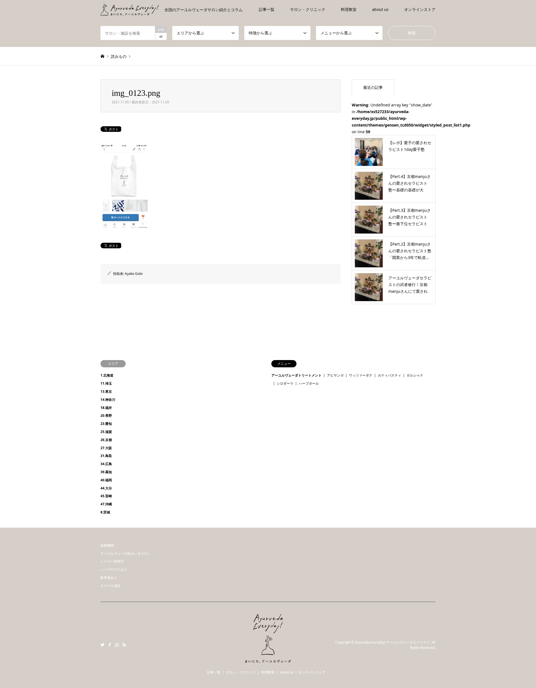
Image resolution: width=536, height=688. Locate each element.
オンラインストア (420, 9)
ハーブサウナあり (113, 569)
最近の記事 (373, 87)
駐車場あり (108, 577)
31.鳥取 (106, 455)
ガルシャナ (414, 375)
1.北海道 (106, 375)
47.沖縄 (106, 504)
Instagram (117, 645)
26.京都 (106, 439)
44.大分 (106, 488)
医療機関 (107, 545)
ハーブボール (309, 383)
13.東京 (106, 391)
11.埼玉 (106, 383)
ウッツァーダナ (360, 375)
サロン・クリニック (307, 9)
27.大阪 (106, 448)
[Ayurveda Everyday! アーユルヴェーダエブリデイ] (268, 659)
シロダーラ (285, 383)
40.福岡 (106, 480)
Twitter (102, 645)
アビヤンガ (335, 375)
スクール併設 (110, 585)
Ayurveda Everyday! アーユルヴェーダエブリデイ (392, 642)
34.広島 (106, 463)
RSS (124, 645)
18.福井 (106, 407)
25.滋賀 (106, 431)
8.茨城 (105, 512)
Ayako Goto (134, 273)
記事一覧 (266, 9)
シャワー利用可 (112, 561)
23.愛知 (106, 423)
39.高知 (106, 472)
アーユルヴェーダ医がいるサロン (125, 553)
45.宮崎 (106, 496)
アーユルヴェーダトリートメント (296, 375)
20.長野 (106, 415)
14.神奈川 (107, 399)
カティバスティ (389, 375)
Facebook (110, 645)
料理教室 (348, 9)
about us (380, 9)
